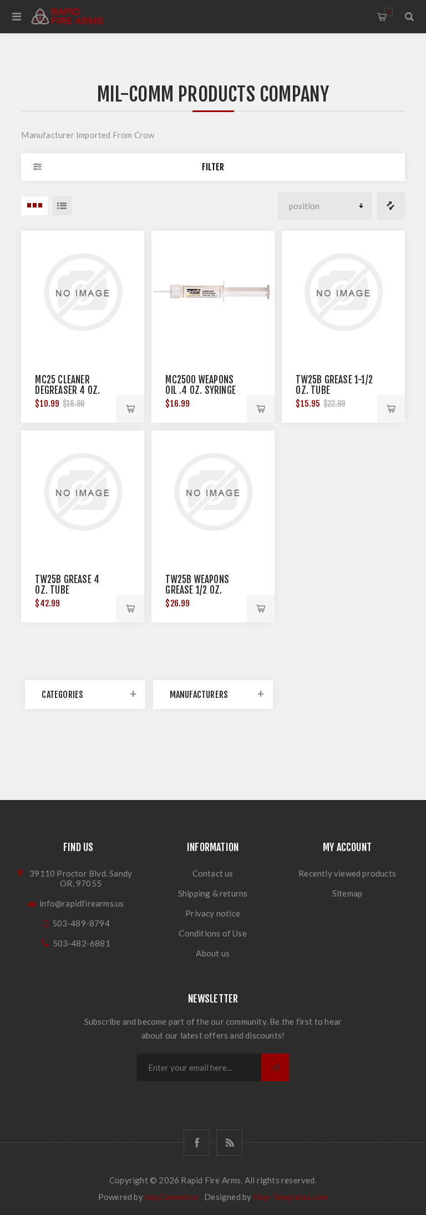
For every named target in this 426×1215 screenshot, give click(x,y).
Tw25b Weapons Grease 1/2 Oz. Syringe (197, 590)
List (62, 205)
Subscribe (275, 1067)
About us (213, 953)
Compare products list (391, 206)
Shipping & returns (213, 893)
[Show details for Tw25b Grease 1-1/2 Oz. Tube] (343, 292)
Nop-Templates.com (290, 1197)
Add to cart (130, 409)
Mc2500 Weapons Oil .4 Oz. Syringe (200, 385)
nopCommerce (172, 1197)
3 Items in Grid (34, 205)
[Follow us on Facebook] (197, 1143)
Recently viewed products (347, 873)
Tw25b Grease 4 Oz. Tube (67, 585)
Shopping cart (388, 12)
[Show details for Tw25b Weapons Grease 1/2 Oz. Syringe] (212, 492)
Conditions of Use (212, 933)
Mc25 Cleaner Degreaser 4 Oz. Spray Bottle (67, 390)
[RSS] (229, 1143)
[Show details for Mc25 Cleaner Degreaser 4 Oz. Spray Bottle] (82, 292)
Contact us (213, 873)
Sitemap (347, 893)
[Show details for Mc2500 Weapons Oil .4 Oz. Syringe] (212, 292)
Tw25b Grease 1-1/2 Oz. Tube (334, 385)
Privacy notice (212, 913)
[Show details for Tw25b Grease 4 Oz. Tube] (82, 492)
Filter (213, 167)
